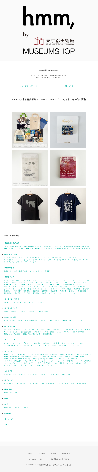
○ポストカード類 (10, 326)
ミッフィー (40, 302)
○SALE (6, 425)
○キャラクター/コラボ (11, 299)
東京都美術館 (47, 334)
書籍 (16, 392)
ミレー (72, 287)
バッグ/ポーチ (72, 359)
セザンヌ (49, 282)
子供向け (33, 311)
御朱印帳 (46, 343)
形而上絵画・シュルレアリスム (36, 320)
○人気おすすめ (9, 268)
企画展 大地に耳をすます (31, 334)
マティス (7, 287)
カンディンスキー (10, 282)
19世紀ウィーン (67, 320)
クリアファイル (9, 343)
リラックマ (17, 302)
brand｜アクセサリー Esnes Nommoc (17, 356)
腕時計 (62, 363)
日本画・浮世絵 (9, 320)
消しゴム (80, 345)
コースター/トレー (47, 383)
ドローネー (8, 284)
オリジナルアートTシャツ (42, 260)
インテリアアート (10, 374)
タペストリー (33, 374)
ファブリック (21, 383)
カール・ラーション (60, 280)
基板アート (8, 271)
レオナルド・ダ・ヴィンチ (37, 289)
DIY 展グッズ (47, 248)
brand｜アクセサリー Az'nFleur (44, 359)
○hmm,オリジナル (10, 254)
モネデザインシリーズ (80, 260)
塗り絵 (26, 407)
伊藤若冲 (86, 289)
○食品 (6, 398)
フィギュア (44, 374)
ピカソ (30, 284)
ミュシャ (22, 287)
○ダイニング (8, 380)
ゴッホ (30, 282)
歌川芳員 (36, 291)
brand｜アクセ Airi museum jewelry (17, 359)
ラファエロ (82, 287)
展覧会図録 (8, 392)
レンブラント (54, 289)
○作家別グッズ (9, 277)
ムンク (36, 287)
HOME (30, 453)
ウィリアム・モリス (29, 280)
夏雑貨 (47, 271)
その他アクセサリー (28, 363)
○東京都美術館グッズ (11, 243)
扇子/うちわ (48, 363)
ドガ (84, 282)
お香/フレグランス (26, 365)
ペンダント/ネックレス (56, 361)
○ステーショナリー (10, 340)
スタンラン (40, 282)
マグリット (63, 287)
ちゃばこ (27, 260)
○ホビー (6, 404)
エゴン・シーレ (44, 280)
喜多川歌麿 (82, 291)
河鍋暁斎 (63, 291)
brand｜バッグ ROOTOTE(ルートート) (43, 354)
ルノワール (21, 289)
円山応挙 (27, 293)
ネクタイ (42, 361)
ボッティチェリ (68, 284)
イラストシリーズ (36, 271)
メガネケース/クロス (74, 363)
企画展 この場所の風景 (12, 334)
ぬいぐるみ (8, 407)
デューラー (76, 282)
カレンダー (55, 374)
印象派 (20, 320)
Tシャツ (62, 359)
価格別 (6, 311)
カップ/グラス (33, 383)
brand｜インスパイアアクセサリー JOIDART (76, 354)
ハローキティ (28, 302)
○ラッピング (8, 419)
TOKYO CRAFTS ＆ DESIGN (29, 248)
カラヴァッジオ (84, 280)
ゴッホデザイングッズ (61, 260)
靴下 (39, 363)
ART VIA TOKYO (10, 248)
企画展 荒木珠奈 (78, 332)
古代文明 (52, 293)
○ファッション (9, 351)
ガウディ (73, 280)
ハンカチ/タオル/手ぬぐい (13, 361)
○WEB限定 (8, 413)
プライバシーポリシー (36, 459)
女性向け (23, 311)
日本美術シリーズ (10, 258)
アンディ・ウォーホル (11, 280)
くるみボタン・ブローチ (43, 365)
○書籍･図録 (8, 389)
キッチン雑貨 (81, 383)
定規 (63, 343)
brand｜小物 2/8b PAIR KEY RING (71, 356)
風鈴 (63, 374)
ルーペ (72, 345)
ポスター (22, 374)
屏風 (69, 374)
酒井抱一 (72, 291)
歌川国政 (8, 291)
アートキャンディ (31, 262)
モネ (43, 287)
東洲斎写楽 (8, 293)
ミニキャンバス (70, 258)
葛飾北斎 (54, 291)
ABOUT (42, 453)
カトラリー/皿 (9, 383)
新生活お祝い (43, 311)
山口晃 (44, 293)
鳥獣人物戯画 (66, 289)
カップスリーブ (62, 383)
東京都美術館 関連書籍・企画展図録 (76, 246)
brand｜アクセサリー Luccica (45, 356)
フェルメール (40, 284)
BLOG (53, 453)
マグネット (72, 343)
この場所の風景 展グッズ (12, 246)
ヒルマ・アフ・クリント (66, 293)
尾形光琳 (45, 291)
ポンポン (80, 284)
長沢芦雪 (17, 293)
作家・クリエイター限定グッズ (30, 258)
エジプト (79, 320)
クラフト (17, 407)
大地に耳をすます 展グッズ (80, 248)
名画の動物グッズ (20, 271)
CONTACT (66, 453)
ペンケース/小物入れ (59, 345)
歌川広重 (27, 291)
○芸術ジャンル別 (10, 317)
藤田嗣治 (36, 293)
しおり (81, 343)
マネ (14, 287)
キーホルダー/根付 (10, 365)
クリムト (22, 282)
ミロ (29, 287)
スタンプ (46, 345)
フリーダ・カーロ (54, 284)
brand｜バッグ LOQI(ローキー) (15, 354)
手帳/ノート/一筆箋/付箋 (32, 343)
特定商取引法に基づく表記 (60, 459)
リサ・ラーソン (9, 289)
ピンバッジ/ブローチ (11, 363)
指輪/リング (71, 361)
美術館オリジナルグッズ (52, 246)
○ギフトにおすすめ (10, 308)
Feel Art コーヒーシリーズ (53, 258)
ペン (19, 343)
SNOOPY (7, 302)
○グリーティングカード (12, 330)
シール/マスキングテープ (12, 345)
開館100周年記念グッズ (32, 246)
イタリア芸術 (54, 320)
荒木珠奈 (77, 289)
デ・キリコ (65, 282)
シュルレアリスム (63, 332)
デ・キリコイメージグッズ (13, 262)
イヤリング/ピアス (84, 361)
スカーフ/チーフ (30, 361)
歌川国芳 (17, 291)
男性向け (14, 311)
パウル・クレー (19, 284)
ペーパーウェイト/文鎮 (32, 345)
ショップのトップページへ (29, 86)
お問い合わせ (68, 86)
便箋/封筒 (55, 343)
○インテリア (8, 371)
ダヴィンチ (57, 330)
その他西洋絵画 (26, 332)
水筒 (72, 383)
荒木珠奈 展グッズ (61, 248)
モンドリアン (52, 287)
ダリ (57, 282)
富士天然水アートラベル (12, 260)
